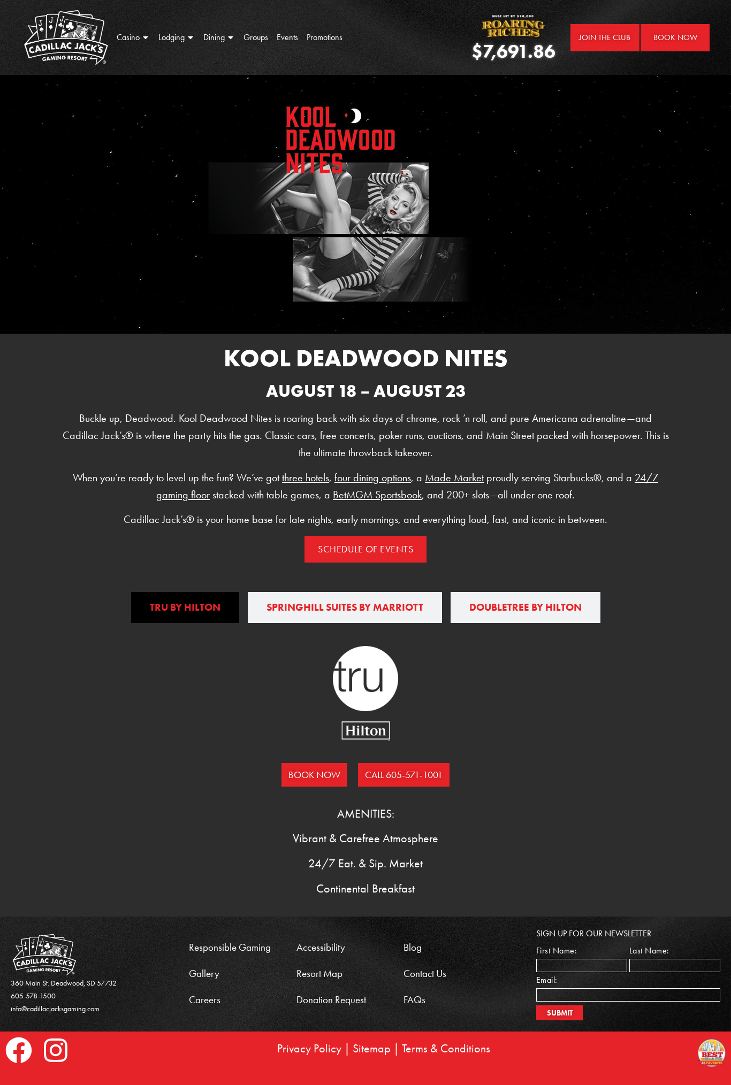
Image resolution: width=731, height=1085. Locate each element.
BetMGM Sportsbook (377, 494)
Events (287, 37)
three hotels (305, 477)
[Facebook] (18, 1050)
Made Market (454, 477)
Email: (547, 980)
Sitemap (372, 1049)
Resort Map (319, 973)
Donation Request (331, 1000)
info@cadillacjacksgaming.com (55, 1008)
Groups (255, 37)
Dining (214, 37)
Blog (412, 947)
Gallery (204, 973)
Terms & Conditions (446, 1049)
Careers (204, 1000)
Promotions (324, 37)
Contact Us (424, 973)
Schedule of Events (365, 549)
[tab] (185, 608)
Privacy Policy (309, 1049)
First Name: (556, 951)
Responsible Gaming (230, 947)
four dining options (372, 477)
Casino (128, 37)
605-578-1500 (33, 996)
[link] (66, 37)
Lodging (171, 37)
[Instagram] (55, 1050)
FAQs (414, 1000)
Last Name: (649, 951)
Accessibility (320, 947)
